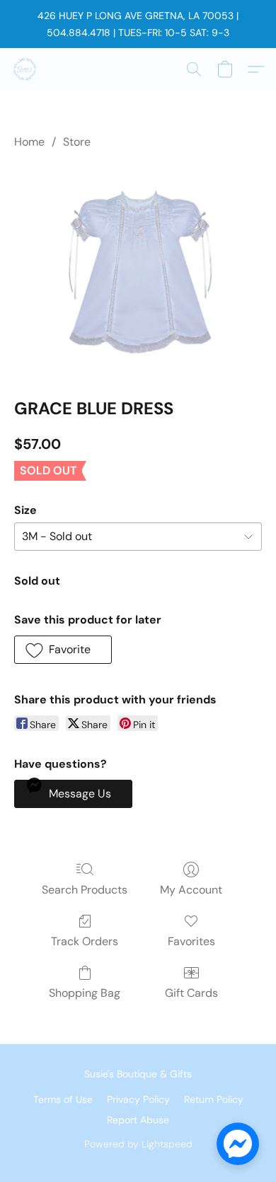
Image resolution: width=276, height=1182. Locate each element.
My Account (191, 889)
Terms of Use (63, 1099)
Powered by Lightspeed (138, 1143)
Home (29, 141)
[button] (25, 69)
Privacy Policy (138, 1099)
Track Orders (84, 941)
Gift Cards (191, 992)
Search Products (84, 889)
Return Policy (213, 1099)
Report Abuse (138, 1119)
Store (77, 141)
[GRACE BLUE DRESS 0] (138, 270)
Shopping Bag (84, 992)
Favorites (191, 941)
